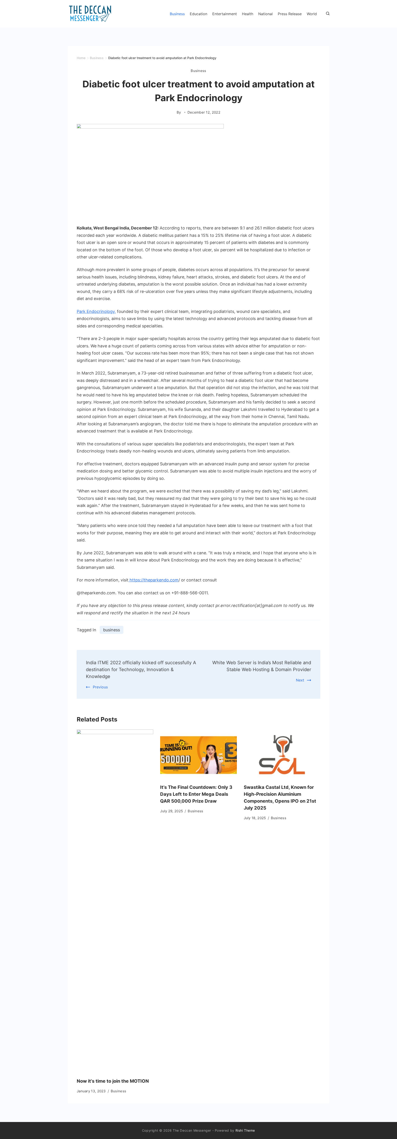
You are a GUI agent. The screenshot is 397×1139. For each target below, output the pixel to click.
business (111, 629)
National (265, 13)
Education (198, 13)
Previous (100, 687)
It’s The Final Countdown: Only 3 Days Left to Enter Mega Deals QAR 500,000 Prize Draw (196, 794)
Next (300, 680)
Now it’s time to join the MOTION (113, 1081)
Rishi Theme (245, 1130)
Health (247, 13)
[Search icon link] (326, 13)
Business (177, 13)
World (312, 13)
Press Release (290, 13)
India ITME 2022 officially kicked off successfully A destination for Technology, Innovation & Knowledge (141, 669)
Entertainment (224, 13)
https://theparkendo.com (153, 580)
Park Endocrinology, (96, 311)
